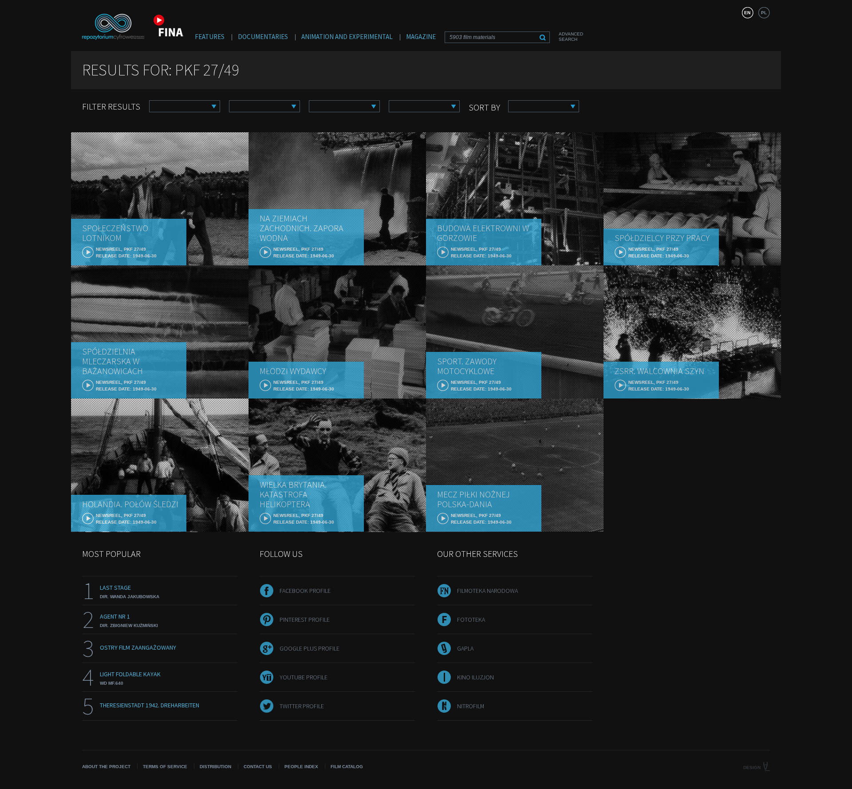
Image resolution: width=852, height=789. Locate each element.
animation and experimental (347, 36)
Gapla (465, 648)
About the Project (106, 766)
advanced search (571, 37)
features (210, 36)
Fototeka (471, 619)
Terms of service (165, 766)
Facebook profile (305, 591)
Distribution (215, 766)
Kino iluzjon (475, 677)
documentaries (263, 36)
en (747, 12)
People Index (301, 766)
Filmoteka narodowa (487, 591)
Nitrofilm (470, 706)
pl (764, 12)
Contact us (258, 766)
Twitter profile (302, 706)
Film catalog (347, 766)
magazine (421, 36)
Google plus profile (309, 648)
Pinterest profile (305, 619)
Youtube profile (303, 677)
